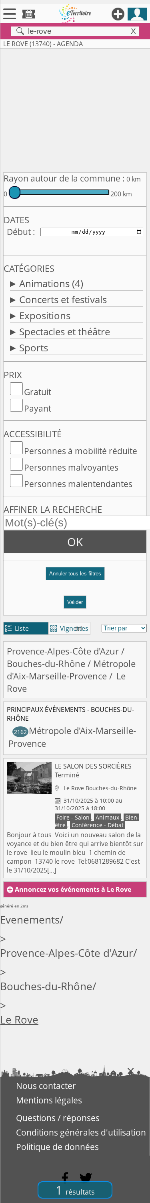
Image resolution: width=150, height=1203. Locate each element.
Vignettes (69, 628)
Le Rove (19, 1020)
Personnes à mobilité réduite (80, 451)
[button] (75, 577)
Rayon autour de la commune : (64, 178)
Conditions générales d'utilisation (81, 1132)
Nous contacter (46, 1085)
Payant (37, 408)
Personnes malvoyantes (71, 467)
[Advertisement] (75, 109)
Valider (75, 602)
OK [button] (75, 541)
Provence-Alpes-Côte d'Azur (63, 651)
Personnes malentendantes (78, 483)
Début (19, 231)
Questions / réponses (58, 1117)
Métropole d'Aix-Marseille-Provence (71, 669)
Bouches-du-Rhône (46, 663)
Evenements (30, 920)
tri (78, 628)
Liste (17, 628)
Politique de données (57, 1146)
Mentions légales (49, 1100)
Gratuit (37, 392)
